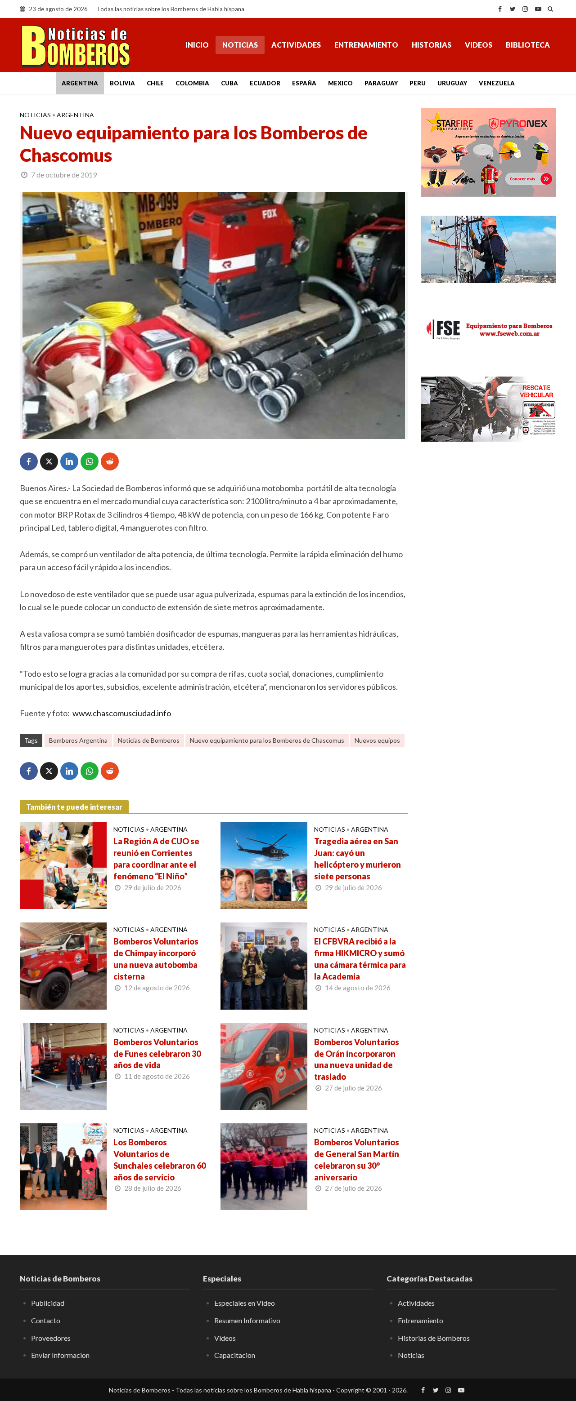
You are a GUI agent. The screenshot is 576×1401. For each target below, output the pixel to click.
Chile (155, 83)
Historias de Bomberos (434, 1338)
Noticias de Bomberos (149, 740)
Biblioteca (528, 44)
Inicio (197, 44)
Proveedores (51, 1338)
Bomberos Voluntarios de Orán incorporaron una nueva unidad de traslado (356, 1059)
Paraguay (381, 83)
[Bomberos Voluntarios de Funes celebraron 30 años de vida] (63, 1065)
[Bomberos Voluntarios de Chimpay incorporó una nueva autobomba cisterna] (63, 965)
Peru (418, 83)
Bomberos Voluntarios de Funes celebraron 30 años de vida (157, 1053)
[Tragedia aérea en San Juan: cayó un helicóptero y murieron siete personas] (263, 864)
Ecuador (265, 83)
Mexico (340, 83)
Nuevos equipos (377, 740)
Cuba (229, 83)
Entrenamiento (366, 44)
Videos (478, 44)
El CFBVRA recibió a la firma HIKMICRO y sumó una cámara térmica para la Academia (360, 958)
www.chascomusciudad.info (121, 713)
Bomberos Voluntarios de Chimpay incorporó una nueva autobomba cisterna (155, 958)
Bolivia (122, 83)
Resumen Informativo (247, 1320)
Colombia (192, 83)
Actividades (296, 44)
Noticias (240, 44)
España (304, 83)
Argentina (80, 83)
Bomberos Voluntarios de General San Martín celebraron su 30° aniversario (356, 1159)
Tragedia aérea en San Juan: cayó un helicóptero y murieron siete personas (357, 858)
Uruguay (452, 83)
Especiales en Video (244, 1303)
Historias (431, 44)
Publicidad (47, 1303)
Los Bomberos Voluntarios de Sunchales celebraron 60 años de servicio (159, 1159)
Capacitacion (234, 1355)
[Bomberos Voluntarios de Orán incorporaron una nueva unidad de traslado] (263, 1065)
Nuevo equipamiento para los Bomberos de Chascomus (267, 740)
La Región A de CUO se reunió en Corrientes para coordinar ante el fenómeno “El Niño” (156, 858)
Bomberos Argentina (78, 740)
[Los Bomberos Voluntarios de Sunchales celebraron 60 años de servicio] (63, 1165)
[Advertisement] (488, 595)
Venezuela (497, 83)
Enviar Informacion (60, 1355)
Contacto (45, 1320)
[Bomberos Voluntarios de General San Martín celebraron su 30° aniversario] (263, 1165)
